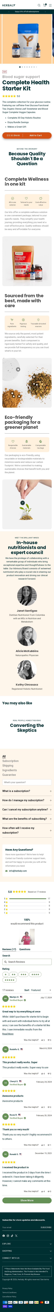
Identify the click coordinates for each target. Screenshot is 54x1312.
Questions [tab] (24, 950)
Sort (27, 990)
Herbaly (21, 1279)
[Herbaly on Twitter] (16, 1236)
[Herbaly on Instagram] (8, 1236)
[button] (27, 96)
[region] (27, 937)
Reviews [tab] (9, 950)
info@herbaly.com (18, 871)
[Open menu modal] (50, 5)
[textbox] (27, 962)
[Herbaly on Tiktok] (12, 1236)
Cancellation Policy (9, 1297)
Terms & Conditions (9, 1292)
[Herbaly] (8, 5)
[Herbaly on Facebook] (4, 1236)
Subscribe (46, 1227)
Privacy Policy (7, 1288)
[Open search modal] (39, 5)
